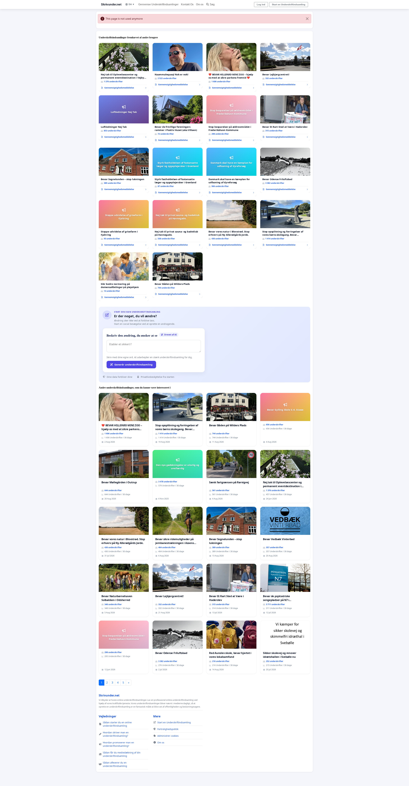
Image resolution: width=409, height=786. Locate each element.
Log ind (261, 4)
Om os (199, 4)
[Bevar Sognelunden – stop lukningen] (124, 170)
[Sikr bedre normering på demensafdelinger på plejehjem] (124, 276)
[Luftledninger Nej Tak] (124, 118)
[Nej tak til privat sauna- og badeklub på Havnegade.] (178, 224)
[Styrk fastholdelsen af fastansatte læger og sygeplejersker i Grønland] (178, 172)
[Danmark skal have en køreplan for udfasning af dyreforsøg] (231, 172)
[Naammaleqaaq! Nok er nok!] (178, 65)
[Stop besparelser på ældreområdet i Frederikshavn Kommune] (231, 119)
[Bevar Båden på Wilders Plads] (178, 275)
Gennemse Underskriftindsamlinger (158, 4)
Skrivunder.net (111, 4)
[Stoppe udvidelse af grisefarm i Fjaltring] (124, 224)
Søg (212, 4)
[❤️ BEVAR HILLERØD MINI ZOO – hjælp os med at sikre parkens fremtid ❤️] (231, 67)
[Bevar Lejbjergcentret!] (285, 65)
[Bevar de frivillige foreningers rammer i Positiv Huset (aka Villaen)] (178, 119)
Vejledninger (107, 716)
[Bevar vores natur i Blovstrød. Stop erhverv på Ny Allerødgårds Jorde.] (231, 224)
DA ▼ (132, 4)
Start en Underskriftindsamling (288, 4)
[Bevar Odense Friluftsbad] (285, 170)
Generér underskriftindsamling (133, 364)
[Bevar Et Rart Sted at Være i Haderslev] (285, 118)
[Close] (307, 18)
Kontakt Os (187, 4)
